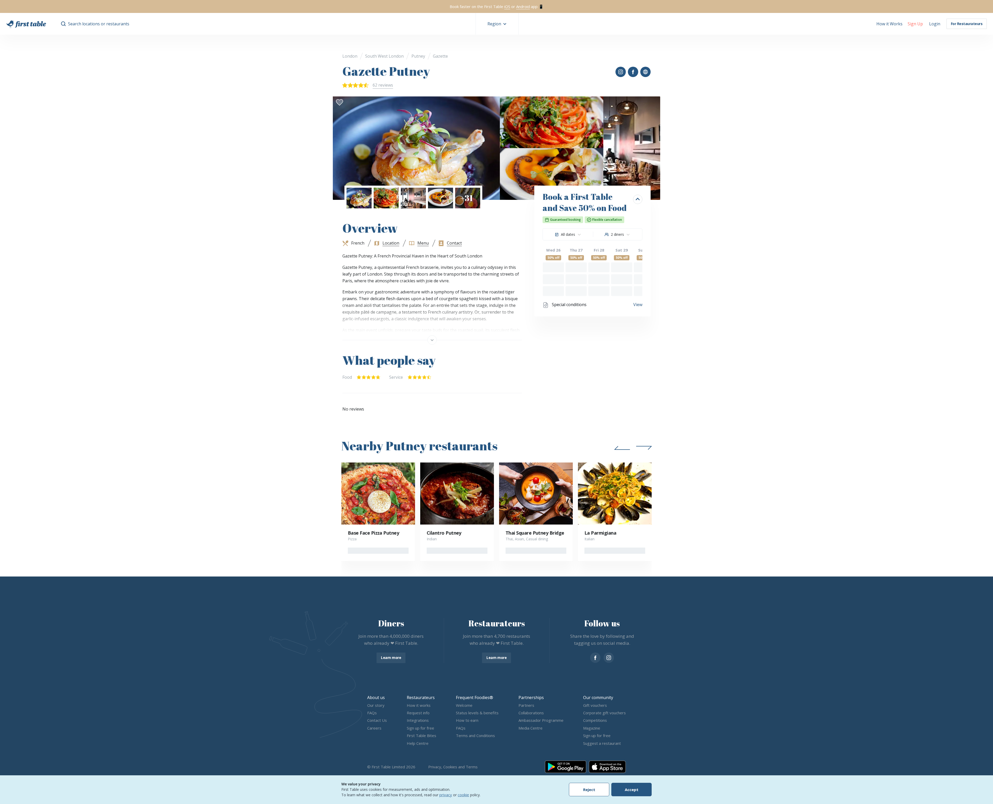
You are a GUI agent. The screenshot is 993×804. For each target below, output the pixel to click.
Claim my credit (496, 447)
